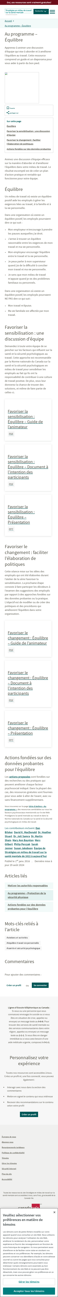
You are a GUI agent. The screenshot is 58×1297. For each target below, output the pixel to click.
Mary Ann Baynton (23, 840)
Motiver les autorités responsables (28, 885)
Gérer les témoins (29, 1281)
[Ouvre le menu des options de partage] (8, 113)
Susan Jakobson (23, 848)
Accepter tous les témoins (29, 1291)
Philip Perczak (22, 844)
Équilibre (11, 126)
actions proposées (19, 776)
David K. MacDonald (25, 832)
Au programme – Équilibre (18, 25)
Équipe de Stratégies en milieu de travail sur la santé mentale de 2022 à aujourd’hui (26, 852)
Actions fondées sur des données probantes (29, 148)
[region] (29, 1252)
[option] (17, 938)
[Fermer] (54, 1212)
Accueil (8, 20)
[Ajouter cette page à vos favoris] (8, 108)
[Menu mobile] (52, 11)
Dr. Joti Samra (21, 836)
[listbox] (29, 943)
